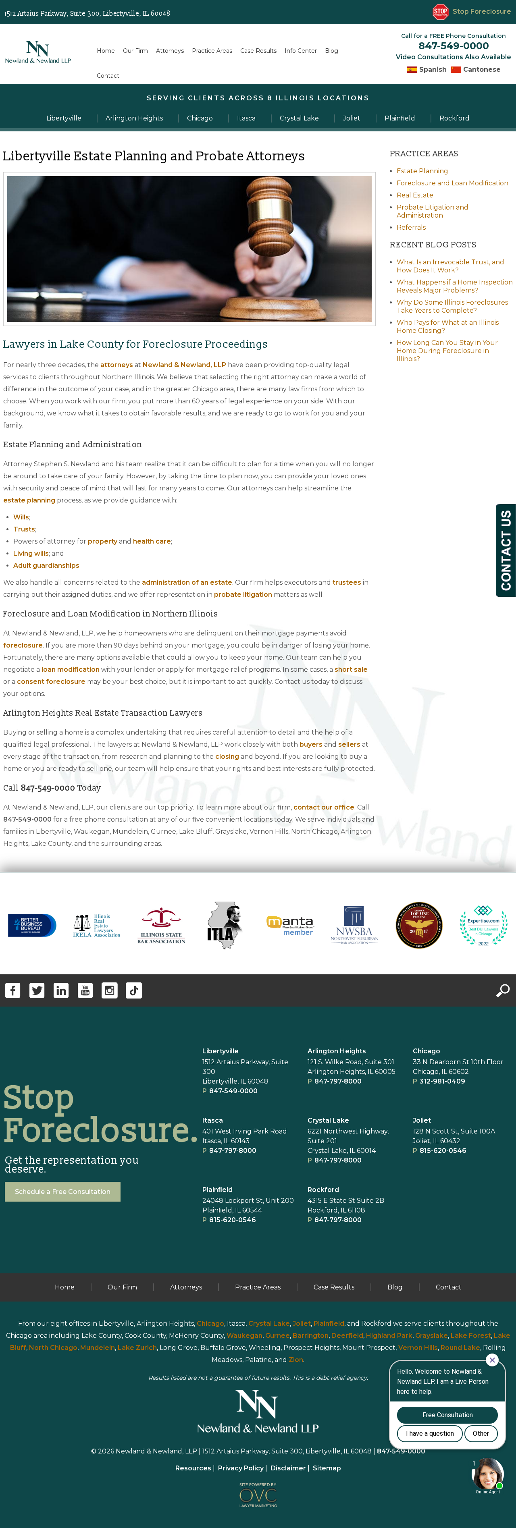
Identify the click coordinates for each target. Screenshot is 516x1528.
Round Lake (460, 1348)
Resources (193, 1468)
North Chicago (53, 1348)
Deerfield (347, 1335)
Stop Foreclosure (482, 11)
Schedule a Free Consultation (62, 1192)
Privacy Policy (241, 1468)
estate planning (29, 500)
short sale (351, 669)
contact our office (323, 807)
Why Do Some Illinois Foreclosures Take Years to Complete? (452, 306)
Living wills (31, 553)
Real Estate (415, 195)
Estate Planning (422, 171)
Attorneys (170, 50)
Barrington (311, 1335)
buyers (311, 744)
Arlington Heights (337, 1051)
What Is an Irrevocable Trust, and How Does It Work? (450, 266)
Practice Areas (212, 50)
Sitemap (327, 1468)
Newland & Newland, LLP (184, 365)
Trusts (24, 529)
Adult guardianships (46, 565)
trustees (347, 582)
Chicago (426, 1051)
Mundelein (97, 1348)
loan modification (71, 669)
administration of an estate (187, 582)
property (102, 541)
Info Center (301, 50)
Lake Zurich (137, 1348)
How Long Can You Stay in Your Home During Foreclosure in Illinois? (447, 351)
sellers (349, 744)
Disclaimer (288, 1468)
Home (106, 50)
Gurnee (277, 1335)
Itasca (212, 1120)
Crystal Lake (328, 1120)
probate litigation (243, 594)
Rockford (323, 1190)
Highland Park (389, 1335)
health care (152, 541)
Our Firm (135, 50)
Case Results (258, 50)
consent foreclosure (51, 681)
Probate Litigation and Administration (432, 211)
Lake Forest (471, 1335)
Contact (108, 75)
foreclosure (23, 645)
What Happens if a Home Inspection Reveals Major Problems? (455, 286)
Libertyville (220, 1051)
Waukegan (244, 1335)
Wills (21, 517)
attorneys (116, 365)
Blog (331, 50)
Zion (296, 1360)
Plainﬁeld (217, 1190)
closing (227, 756)
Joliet (422, 1120)
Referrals (411, 227)
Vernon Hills (418, 1348)
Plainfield (329, 1323)
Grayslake (431, 1335)
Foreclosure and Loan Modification (452, 183)
